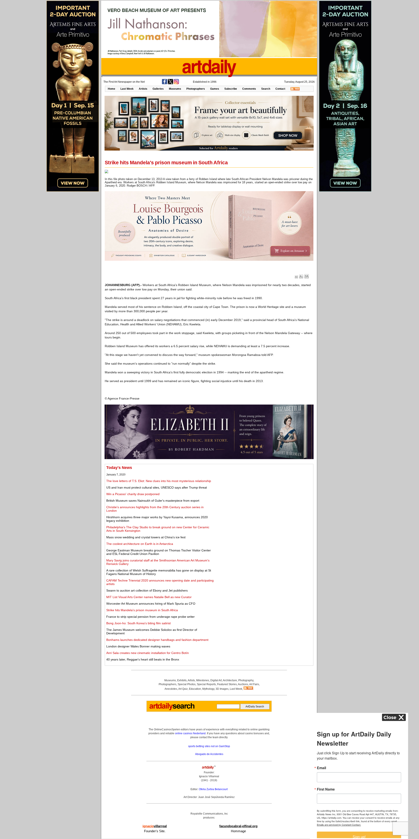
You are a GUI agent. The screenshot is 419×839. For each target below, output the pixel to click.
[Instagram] (176, 83)
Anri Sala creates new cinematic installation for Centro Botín (147, 653)
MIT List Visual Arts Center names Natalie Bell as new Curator (149, 597)
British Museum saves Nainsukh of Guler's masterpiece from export (152, 500)
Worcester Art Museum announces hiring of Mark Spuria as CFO (150, 603)
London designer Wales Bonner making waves (138, 646)
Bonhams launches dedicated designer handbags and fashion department (157, 640)
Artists (143, 88)
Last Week (127, 88)
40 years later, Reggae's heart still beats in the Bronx (142, 659)
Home (111, 88)
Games (214, 88)
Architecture (230, 680)
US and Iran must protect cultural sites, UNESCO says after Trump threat (156, 487)
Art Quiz (183, 688)
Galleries (158, 88)
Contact (280, 88)
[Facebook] (164, 83)
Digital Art (216, 680)
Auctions (243, 684)
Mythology (208, 688)
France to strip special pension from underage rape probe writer (150, 616)
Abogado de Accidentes (209, 754)
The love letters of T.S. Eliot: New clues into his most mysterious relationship (158, 481)
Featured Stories (227, 684)
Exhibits (182, 680)
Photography (245, 680)
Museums (175, 88)
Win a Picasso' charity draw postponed (133, 494)
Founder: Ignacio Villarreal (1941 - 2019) (209, 776)
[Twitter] (170, 83)
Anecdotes (171, 688)
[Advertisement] (263, 496)
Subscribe (230, 88)
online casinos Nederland (190, 733)
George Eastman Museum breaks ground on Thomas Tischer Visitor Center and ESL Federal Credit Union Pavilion (158, 552)
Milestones (202, 680)
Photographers (195, 88)
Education (195, 688)
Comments (249, 88)
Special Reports (206, 684)
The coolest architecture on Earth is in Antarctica (139, 544)
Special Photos (187, 684)
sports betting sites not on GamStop (209, 746)
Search (265, 88)
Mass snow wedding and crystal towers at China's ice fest (145, 537)
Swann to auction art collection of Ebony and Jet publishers (147, 590)
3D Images (222, 688)
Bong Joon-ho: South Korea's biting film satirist (138, 623)
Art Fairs (254, 684)
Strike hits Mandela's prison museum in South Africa (142, 610)
